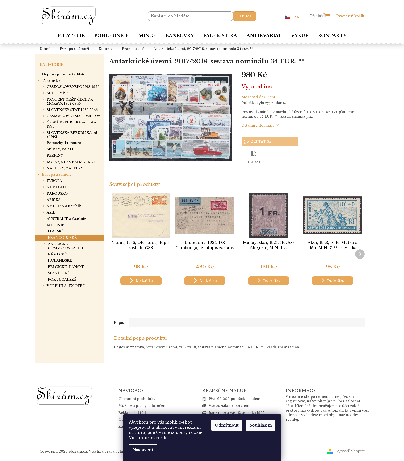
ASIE (51, 212)
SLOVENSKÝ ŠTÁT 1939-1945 (72, 110)
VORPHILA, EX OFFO (66, 286)
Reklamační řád (132, 413)
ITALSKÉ (56, 231)
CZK (295, 17)
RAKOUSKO (57, 193)
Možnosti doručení (258, 97)
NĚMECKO (56, 187)
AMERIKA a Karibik (64, 206)
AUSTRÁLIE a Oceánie (66, 219)
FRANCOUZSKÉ (62, 237)
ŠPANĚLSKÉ (59, 273)
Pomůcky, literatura (64, 143)
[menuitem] (71, 35)
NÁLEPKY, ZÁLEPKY (65, 168)
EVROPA (54, 181)
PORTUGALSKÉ (62, 279)
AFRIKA (54, 200)
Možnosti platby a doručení (142, 405)
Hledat (244, 16)
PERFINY (55, 155)
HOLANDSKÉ (60, 260)
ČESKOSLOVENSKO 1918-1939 (73, 87)
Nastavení (143, 449)
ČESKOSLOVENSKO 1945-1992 (73, 116)
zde (163, 437)
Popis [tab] (119, 323)
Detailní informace (258, 125)
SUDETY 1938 (59, 93)
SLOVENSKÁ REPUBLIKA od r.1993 (72, 135)
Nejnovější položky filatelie (65, 74)
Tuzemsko (51, 80)
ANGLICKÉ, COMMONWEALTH (65, 246)
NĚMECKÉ (57, 254)
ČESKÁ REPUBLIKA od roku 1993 (71, 124)
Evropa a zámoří (56, 174)
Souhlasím (261, 425)
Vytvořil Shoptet (350, 451)
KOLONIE (55, 225)
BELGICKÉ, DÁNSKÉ (66, 267)
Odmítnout (227, 425)
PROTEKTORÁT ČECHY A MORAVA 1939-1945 (70, 101)
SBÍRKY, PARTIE (61, 149)
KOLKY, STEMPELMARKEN (71, 162)
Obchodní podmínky (136, 399)
